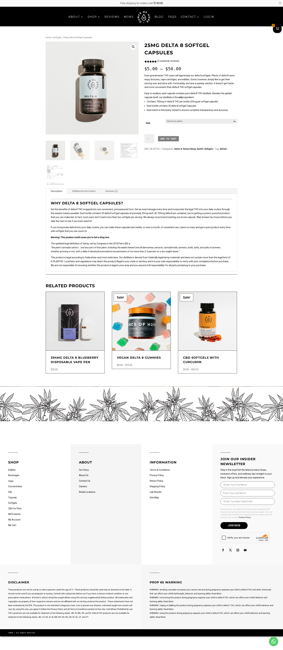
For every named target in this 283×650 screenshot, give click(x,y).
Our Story (84, 470)
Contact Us (84, 481)
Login (209, 17)
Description (56, 191)
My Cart (12, 525)
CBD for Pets (14, 508)
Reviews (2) (112, 191)
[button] (133, 47)
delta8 (223, 149)
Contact (188, 17)
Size (148, 123)
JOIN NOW (234, 525)
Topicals (12, 497)
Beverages (13, 475)
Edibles (12, 470)
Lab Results (156, 492)
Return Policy (156, 481)
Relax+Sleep (189, 149)
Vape (10, 480)
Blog (159, 17)
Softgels (57, 37)
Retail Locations (87, 492)
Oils (10, 492)
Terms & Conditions (160, 470)
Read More (216, 594)
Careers (83, 486)
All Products (14, 514)
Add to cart (168, 138)
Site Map (154, 497)
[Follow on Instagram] (237, 550)
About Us (83, 475)
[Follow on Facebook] (223, 550)
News (129, 17)
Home (48, 37)
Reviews (112, 17)
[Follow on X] (230, 550)
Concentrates (15, 486)
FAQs (172, 17)
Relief (200, 149)
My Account (14, 519)
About (74, 17)
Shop (92, 17)
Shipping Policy (157, 486)
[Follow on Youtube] (245, 550)
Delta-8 (178, 149)
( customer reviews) (168, 61)
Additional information (84, 191)
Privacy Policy (157, 475)
